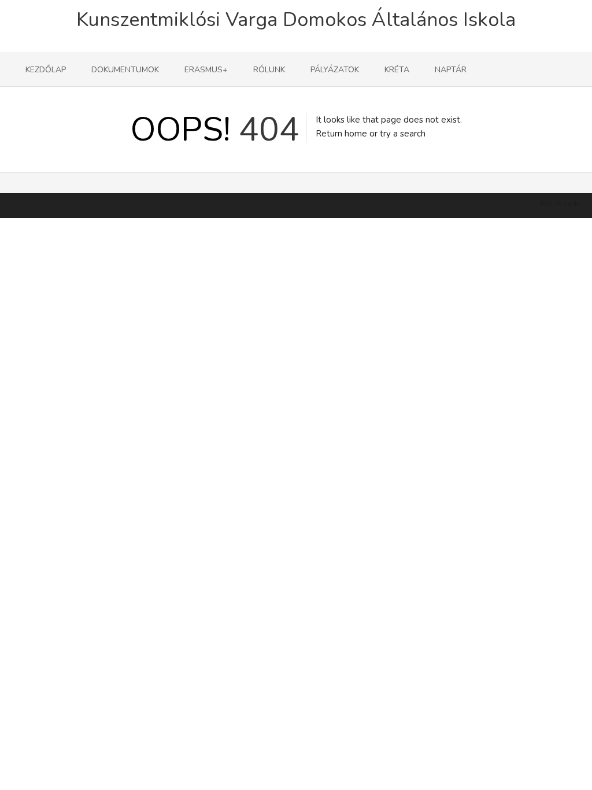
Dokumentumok (125, 69)
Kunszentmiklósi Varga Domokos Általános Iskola (296, 19)
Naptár (451, 69)
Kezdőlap (45, 69)
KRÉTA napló (560, 204)
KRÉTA (396, 69)
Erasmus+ (206, 69)
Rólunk (269, 69)
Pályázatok (334, 69)
